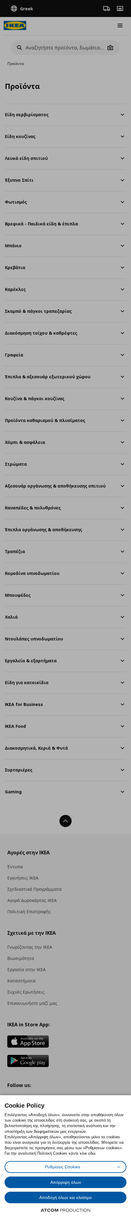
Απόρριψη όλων (65, 1182)
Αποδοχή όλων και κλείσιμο (65, 1197)
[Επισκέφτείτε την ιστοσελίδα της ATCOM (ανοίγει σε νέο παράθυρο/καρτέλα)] (65, 1210)
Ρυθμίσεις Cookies (62, 1166)
